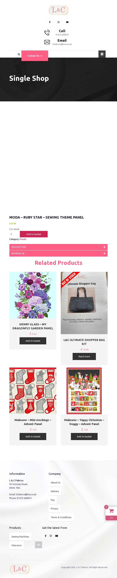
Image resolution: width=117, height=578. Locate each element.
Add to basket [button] (33, 341)
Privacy (54, 508)
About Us (55, 482)
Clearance (16, 545)
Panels (23, 239)
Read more (84, 356)
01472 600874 (24, 498)
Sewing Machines (20, 536)
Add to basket (33, 234)
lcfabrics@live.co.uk (26, 494)
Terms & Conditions (61, 517)
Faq (53, 500)
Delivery (55, 491)
